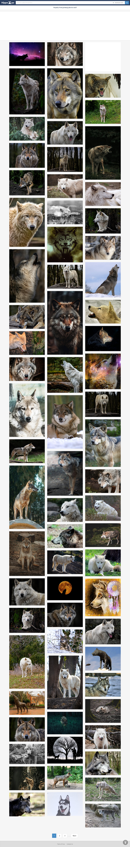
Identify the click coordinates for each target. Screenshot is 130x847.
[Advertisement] (65, 26)
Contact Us (70, 844)
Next (74, 836)
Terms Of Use (61, 844)
